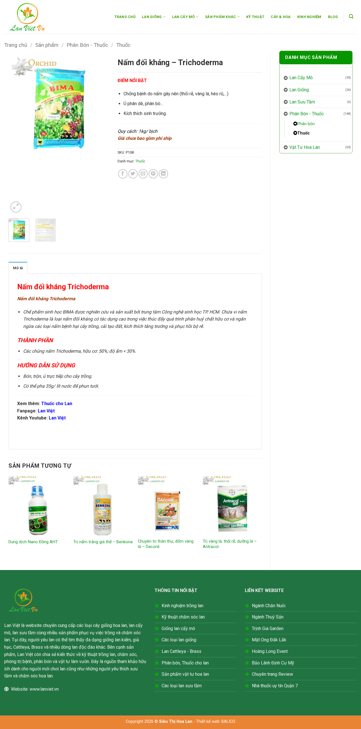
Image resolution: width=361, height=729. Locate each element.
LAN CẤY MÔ (183, 17)
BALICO (228, 721)
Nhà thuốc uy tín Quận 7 (275, 685)
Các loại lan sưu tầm (182, 685)
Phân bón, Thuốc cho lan (185, 663)
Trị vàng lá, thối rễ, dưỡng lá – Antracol (230, 544)
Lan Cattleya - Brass (181, 651)
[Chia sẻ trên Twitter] (133, 173)
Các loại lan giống (179, 639)
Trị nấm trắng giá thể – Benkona (103, 542)
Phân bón (306, 123)
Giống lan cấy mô (178, 628)
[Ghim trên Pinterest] (153, 173)
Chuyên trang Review (272, 674)
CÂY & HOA (280, 17)
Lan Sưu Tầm (302, 102)
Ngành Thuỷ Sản (267, 617)
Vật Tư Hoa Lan (304, 147)
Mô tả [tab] (18, 268)
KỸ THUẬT (255, 17)
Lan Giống (299, 89)
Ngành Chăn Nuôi (268, 605)
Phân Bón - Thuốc (87, 45)
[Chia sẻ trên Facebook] (122, 173)
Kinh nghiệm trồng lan (182, 605)
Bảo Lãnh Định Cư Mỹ (273, 663)
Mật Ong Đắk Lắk (269, 639)
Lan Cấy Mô (301, 77)
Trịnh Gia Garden (267, 628)
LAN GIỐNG (152, 17)
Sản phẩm (46, 45)
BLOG (333, 17)
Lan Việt (46, 411)
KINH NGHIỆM (309, 17)
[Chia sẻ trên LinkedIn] (163, 173)
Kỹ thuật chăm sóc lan (183, 617)
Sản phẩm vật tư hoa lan (185, 674)
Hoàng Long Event (270, 651)
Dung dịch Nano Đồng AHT (33, 542)
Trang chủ (15, 45)
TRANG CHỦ (125, 17)
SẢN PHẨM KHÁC (220, 17)
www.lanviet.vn (44, 689)
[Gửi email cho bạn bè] (143, 173)
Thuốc (123, 45)
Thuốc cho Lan (56, 403)
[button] (351, 16)
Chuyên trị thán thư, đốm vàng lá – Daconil (165, 544)
